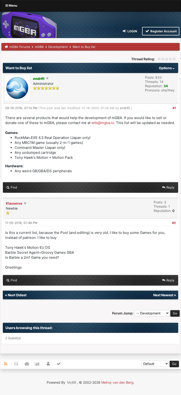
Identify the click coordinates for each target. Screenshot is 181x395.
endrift (125, 108)
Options (166, 68)
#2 (174, 223)
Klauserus (14, 203)
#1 (174, 108)
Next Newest (163, 295)
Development (58, 47)
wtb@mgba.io (102, 122)
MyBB (71, 382)
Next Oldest (17, 295)
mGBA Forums (19, 47)
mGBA (39, 47)
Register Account (163, 31)
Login (132, 31)
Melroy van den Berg (117, 382)
